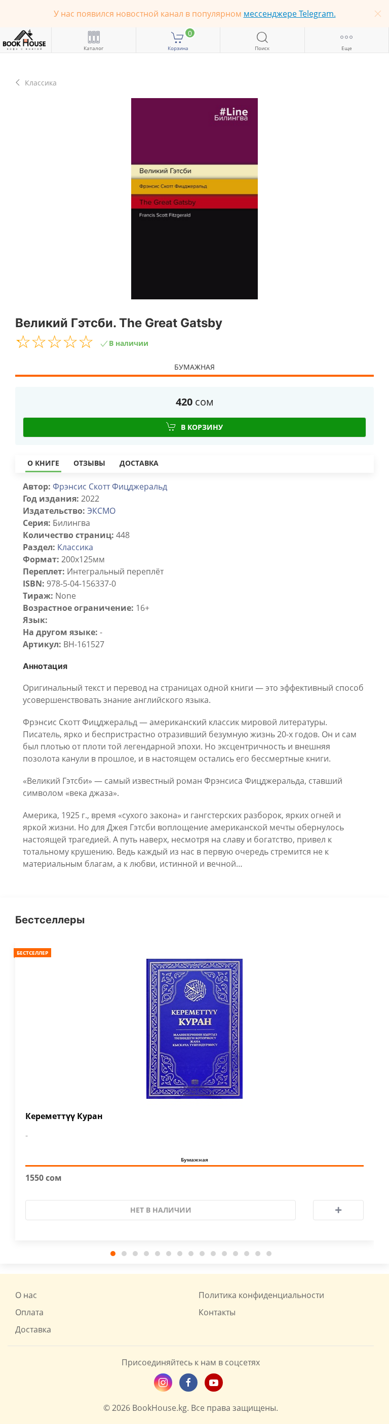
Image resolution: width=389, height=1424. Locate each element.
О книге (43, 463)
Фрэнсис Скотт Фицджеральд (110, 486)
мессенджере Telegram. (290, 13)
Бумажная (194, 367)
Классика (75, 547)
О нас (26, 1295)
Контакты (217, 1312)
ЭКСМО (101, 510)
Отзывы (89, 463)
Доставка (139, 463)
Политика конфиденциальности (261, 1295)
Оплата (29, 1312)
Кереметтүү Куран (64, 1116)
